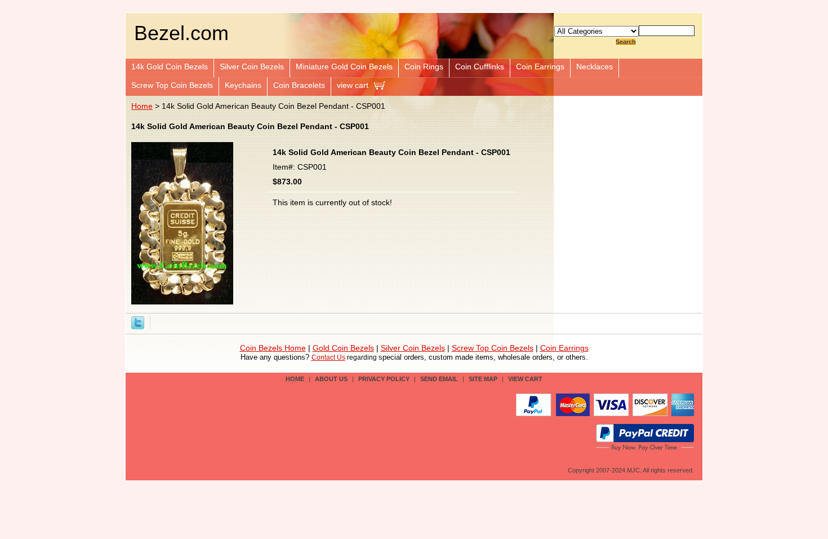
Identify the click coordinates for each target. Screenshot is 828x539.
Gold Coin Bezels (343, 348)
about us (331, 378)
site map (483, 378)
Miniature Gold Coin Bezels (344, 66)
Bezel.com (181, 33)
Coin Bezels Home (273, 348)
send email (439, 378)
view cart (352, 85)
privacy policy (383, 378)
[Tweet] (137, 321)
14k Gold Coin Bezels (169, 66)
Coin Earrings (540, 66)
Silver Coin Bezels (252, 66)
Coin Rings (423, 66)
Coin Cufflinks (479, 66)
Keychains (243, 85)
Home (142, 106)
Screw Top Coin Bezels (172, 85)
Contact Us (328, 357)
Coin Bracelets (299, 85)
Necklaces (594, 66)
